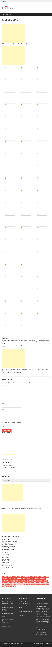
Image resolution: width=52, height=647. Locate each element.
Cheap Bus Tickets (7, 462)
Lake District (5, 580)
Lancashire (12, 580)
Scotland (29, 584)
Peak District (45, 582)
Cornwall (42, 576)
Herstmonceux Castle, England (9, 541)
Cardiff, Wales (5, 562)
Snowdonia (46, 584)
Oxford (35, 582)
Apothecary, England (7, 547)
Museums (45, 580)
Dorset (14, 578)
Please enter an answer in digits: (11, 422)
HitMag (47, 643)
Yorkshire (13, 586)
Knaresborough (42, 578)
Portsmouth (15, 584)
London (34, 580)
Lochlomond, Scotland (7, 544)
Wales (8, 586)
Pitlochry (5, 584)
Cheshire (37, 576)
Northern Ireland (10, 582)
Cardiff (32, 576)
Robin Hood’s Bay (22, 584)
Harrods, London (6, 559)
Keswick (36, 578)
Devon (10, 578)
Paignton (39, 582)
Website (4, 416)
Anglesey (5, 576)
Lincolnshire (17, 580)
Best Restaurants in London (8, 625)
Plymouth (10, 584)
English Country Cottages (9, 467)
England (23, 578)
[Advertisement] (13, 33)
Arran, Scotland (5, 552)
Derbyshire (5, 578)
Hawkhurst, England (7, 565)
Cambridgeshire (26, 576)
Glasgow (28, 578)
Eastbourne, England (7, 560)
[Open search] (48, 14)
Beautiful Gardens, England (8, 546)
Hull (32, 578)
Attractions (10, 576)
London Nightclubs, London (8, 539)
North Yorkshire (18, 582)
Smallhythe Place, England (8, 567)
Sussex (4, 586)
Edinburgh (19, 578)
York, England (5, 554)
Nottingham (25, 582)
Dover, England (5, 551)
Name (4, 403)
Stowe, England (5, 557)
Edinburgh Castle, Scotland (8, 549)
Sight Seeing (34, 584)
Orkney (30, 582)
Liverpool (23, 580)
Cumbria (47, 576)
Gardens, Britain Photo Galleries (9, 564)
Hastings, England (6, 543)
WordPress (42, 643)
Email (4, 409)
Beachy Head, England (7, 568)
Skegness (40, 584)
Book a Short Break (7, 465)
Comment (5, 385)
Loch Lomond (29, 580)
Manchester (39, 580)
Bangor (15, 576)
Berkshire (20, 576)
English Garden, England (8, 556)
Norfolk (4, 582)
